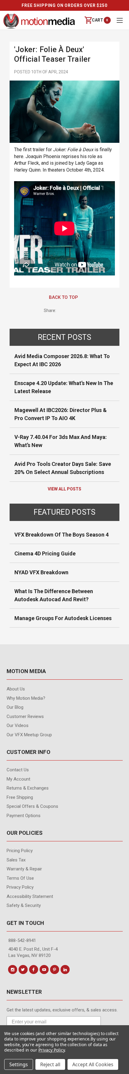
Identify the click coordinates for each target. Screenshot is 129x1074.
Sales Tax (16, 860)
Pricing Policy (20, 850)
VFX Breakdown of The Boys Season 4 (61, 534)
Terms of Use (20, 878)
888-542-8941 (22, 940)
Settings (18, 1064)
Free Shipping (20, 797)
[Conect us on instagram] (12, 969)
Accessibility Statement (30, 896)
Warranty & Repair (24, 869)
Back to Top (63, 297)
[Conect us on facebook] (33, 969)
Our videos (17, 725)
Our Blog (15, 707)
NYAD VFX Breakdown (41, 572)
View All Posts (64, 489)
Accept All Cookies (92, 1064)
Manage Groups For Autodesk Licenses (63, 618)
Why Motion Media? (26, 698)
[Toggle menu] (119, 20)
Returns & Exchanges (28, 788)
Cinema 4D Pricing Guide (45, 553)
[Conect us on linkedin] (65, 969)
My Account (18, 779)
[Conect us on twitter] (23, 969)
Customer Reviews (25, 716)
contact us (18, 769)
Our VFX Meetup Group (29, 734)
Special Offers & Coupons (32, 806)
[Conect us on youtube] (44, 969)
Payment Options (23, 815)
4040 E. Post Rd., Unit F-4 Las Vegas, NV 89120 (33, 952)
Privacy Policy (20, 887)
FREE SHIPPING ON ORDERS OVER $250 (64, 5)
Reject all (50, 1064)
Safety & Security (24, 905)
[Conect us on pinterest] (54, 969)
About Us (16, 689)
